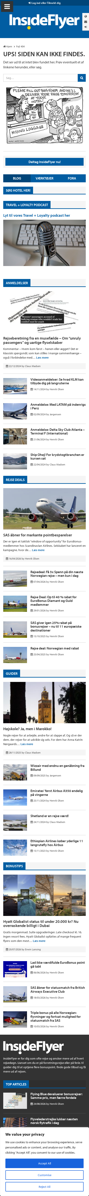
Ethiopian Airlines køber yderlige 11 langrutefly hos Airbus (56, 843)
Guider (11, 673)
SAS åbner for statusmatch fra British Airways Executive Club (57, 989)
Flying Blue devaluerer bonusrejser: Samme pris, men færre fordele (56, 1096)
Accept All (44, 1163)
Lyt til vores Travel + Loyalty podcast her (36, 215)
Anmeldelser (17, 283)
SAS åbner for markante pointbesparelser (37, 534)
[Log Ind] (86, 27)
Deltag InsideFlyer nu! (45, 162)
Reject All (44, 1187)
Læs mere (42, 357)
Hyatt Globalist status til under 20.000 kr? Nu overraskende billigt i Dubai (40, 923)
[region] (44, 1161)
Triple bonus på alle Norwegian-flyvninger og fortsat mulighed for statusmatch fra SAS (55, 1016)
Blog (17, 178)
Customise (44, 1175)
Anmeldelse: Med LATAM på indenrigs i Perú (58, 406)
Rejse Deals (15, 480)
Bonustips (14, 866)
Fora (72, 178)
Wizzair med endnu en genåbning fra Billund (57, 767)
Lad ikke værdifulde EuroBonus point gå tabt (57, 964)
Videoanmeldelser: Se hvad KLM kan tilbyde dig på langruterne (57, 381)
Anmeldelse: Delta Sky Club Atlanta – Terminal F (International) (57, 431)
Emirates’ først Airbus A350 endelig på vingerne (56, 793)
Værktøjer (44, 178)
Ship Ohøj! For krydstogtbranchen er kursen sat (57, 456)
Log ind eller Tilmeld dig (45, 3)
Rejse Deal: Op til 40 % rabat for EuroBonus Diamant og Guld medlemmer (53, 601)
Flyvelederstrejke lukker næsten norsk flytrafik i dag (54, 1121)
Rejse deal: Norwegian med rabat (54, 648)
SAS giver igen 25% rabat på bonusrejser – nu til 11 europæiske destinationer (55, 626)
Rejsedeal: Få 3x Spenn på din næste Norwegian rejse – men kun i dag (56, 574)
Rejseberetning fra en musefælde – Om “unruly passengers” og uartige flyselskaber (42, 340)
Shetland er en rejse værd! (49, 816)
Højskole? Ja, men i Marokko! (27, 728)
